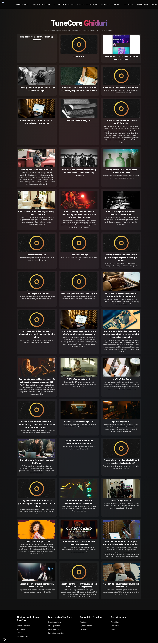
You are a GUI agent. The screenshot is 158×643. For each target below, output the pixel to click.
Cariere (19, 633)
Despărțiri (128, 4)
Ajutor (113, 629)
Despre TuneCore (23, 625)
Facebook (83, 622)
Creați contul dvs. (54, 622)
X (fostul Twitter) (86, 626)
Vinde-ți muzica (23, 4)
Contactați (115, 626)
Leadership (21, 629)
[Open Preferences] (4, 639)
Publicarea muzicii (41, 4)
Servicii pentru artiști (64, 4)
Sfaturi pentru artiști (110, 4)
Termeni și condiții (23, 636)
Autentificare (115, 622)
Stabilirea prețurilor (87, 4)
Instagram (83, 629)
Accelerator (142, 4)
